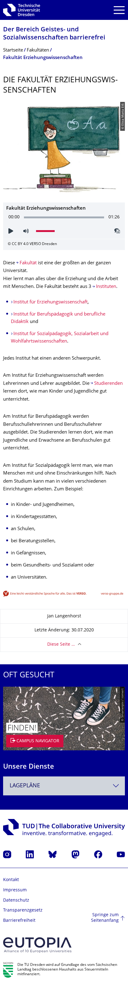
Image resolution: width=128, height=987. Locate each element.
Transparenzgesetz (23, 910)
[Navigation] (119, 10)
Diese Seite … (61, 645)
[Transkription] (117, 231)
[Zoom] (64, 594)
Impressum (15, 890)
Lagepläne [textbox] (25, 786)
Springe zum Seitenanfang (105, 918)
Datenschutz (16, 900)
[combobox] (64, 785)
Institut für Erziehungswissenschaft (50, 302)
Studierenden (108, 383)
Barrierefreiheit (19, 921)
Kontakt (11, 880)
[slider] (64, 218)
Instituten (106, 286)
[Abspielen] (10, 231)
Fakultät (28, 263)
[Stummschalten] (26, 231)
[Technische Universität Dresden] (21, 10)
